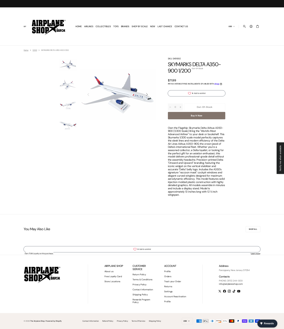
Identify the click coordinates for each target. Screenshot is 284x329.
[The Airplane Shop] (48, 26)
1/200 (35, 50)
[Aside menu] (27, 26)
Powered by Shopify (54, 321)
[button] (244, 26)
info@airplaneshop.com (231, 284)
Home (26, 50)
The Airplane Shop (37, 321)
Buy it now (196, 115)
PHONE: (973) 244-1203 (231, 280)
